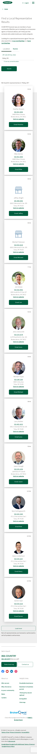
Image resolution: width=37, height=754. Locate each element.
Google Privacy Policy (8, 746)
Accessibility (25, 732)
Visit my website (18, 119)
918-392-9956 (18, 290)
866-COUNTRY (8, 655)
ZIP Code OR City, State (9, 55)
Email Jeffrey (18, 213)
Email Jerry (18, 347)
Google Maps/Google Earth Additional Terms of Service (17, 744)
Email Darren (18, 616)
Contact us (25, 664)
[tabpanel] (18, 61)
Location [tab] (6, 49)
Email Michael (18, 392)
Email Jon (18, 302)
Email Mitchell (18, 257)
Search (9, 69)
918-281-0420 (18, 514)
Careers (3, 698)
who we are (11, 741)
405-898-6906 (18, 201)
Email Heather (18, 124)
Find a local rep (9, 664)
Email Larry (18, 437)
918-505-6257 (18, 559)
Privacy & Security (15, 732)
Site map (22, 702)
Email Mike (18, 169)
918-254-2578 (18, 335)
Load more (18, 628)
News (3, 694)
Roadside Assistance (26, 683)
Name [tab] (15, 49)
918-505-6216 (18, 604)
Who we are (5, 683)
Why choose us (6, 687)
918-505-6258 (18, 469)
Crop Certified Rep (18, 41)
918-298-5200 (18, 379)
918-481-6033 (18, 424)
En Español (23, 699)
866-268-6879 (5, 659)
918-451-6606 (18, 112)
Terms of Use (5, 732)
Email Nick (18, 526)
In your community (7, 690)
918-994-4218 (18, 245)
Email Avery (18, 571)
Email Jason (18, 482)
